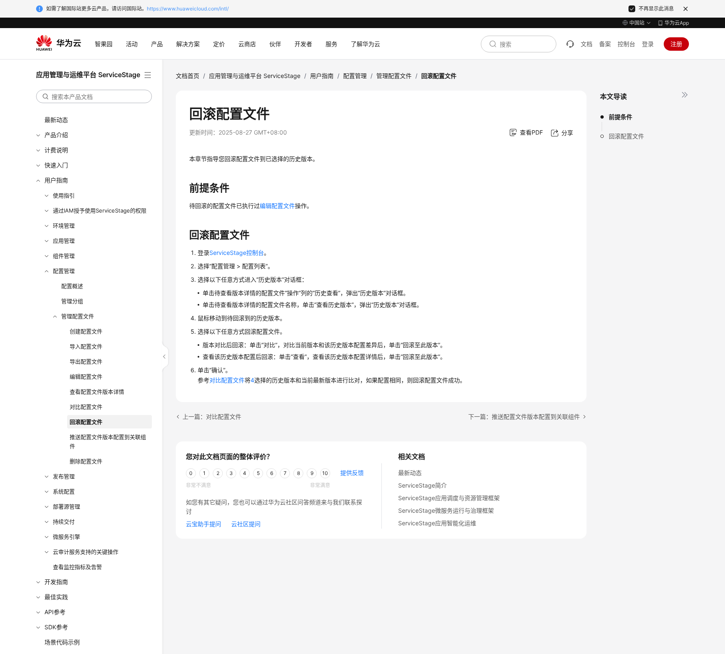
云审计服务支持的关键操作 (85, 551)
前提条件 (620, 116)
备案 (605, 43)
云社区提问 (246, 523)
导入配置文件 (86, 346)
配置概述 (72, 286)
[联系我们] (570, 44)
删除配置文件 (86, 461)
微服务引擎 (66, 536)
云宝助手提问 (203, 523)
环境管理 (64, 225)
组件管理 (64, 255)
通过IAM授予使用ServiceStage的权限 (99, 210)
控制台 (626, 43)
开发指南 (56, 581)
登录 (648, 43)
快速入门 (56, 165)
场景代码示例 (62, 642)
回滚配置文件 (86, 421)
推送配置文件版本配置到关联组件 (108, 441)
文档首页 (187, 75)
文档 (586, 43)
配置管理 (64, 270)
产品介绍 (56, 134)
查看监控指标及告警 (77, 566)
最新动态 (56, 119)
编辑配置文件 (86, 376)
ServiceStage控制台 (236, 252)
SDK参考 (56, 627)
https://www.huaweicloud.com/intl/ (188, 8)
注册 (676, 43)
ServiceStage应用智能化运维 (437, 523)
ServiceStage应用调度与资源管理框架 (449, 497)
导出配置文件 (86, 361)
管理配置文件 (77, 316)
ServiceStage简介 (422, 485)
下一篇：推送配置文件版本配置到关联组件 (524, 416)
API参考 (54, 611)
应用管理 (64, 240)
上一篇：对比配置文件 (212, 416)
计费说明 (56, 149)
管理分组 (72, 301)
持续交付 (64, 521)
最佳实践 (56, 596)
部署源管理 (66, 506)
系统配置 (64, 491)
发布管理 (64, 476)
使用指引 (64, 195)
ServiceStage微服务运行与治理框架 (446, 510)
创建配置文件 (86, 331)
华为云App (677, 23)
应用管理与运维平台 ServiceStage (254, 75)
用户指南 (56, 180)
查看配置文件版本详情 (97, 391)
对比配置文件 (86, 406)
